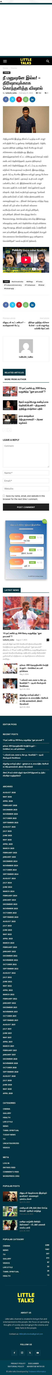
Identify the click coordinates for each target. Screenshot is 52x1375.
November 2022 (10, 960)
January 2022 (9, 1003)
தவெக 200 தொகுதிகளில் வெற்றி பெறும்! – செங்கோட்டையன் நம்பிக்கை (34, 668)
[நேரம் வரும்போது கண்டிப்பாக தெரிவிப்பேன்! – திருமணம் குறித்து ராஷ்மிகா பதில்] (10, 405)
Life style (8, 1121)
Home (5, 68)
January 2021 (9, 1054)
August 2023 (9, 921)
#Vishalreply (9, 288)
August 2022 (9, 973)
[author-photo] (26, 353)
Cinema (14, 68)
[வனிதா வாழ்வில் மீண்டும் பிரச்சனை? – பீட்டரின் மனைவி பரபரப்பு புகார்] (10, 1225)
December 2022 (10, 955)
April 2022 (8, 990)
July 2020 (7, 1080)
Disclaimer (33, 1363)
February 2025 (10, 852)
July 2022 (7, 977)
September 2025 (10, 822)
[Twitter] (12, 99)
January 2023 (9, 951)
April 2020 (8, 1093)
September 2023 (10, 917)
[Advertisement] (26, 30)
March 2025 (8, 848)
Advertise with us (35, 1366)
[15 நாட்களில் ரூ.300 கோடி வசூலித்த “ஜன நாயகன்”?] (10, 391)
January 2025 (9, 857)
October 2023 (9, 912)
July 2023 (7, 925)
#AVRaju (29, 281)
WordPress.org (11, 1176)
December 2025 (10, 809)
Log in (6, 1163)
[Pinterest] (19, 99)
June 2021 (7, 1033)
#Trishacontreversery (13, 285)
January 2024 (9, 900)
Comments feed (11, 1171)
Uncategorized (11, 1143)
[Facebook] (6, 99)
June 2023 (7, 930)
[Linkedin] (32, 99)
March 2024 (8, 891)
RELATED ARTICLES (14, 372)
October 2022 (9, 964)
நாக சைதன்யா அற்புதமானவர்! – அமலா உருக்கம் (31, 419)
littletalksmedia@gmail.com (31, 1334)
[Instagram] (22, 1353)
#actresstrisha (17, 281)
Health (6, 1117)
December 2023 (10, 904)
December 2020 (10, 1059)
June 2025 (7, 835)
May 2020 (7, 1089)
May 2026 (7, 796)
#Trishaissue (30, 285)
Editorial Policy (16, 1366)
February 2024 (10, 895)
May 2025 (7, 839)
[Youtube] (38, 1353)
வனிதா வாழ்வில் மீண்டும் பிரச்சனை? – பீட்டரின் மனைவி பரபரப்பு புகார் (32, 1224)
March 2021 (8, 1046)
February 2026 (10, 805)
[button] (5, 61)
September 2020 (10, 1071)
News (5, 1126)
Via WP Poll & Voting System (35, 576)
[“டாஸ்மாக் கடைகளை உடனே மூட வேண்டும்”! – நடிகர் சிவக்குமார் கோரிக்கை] (10, 683)
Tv (4, 1139)
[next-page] (9, 430)
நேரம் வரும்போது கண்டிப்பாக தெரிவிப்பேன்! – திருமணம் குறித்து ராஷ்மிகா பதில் (34, 405)
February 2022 (10, 998)
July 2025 (7, 831)
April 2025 (8, 844)
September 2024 (10, 874)
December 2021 (10, 1007)
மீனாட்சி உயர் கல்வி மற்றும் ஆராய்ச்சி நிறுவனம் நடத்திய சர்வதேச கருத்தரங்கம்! (24, 774)
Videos (6, 1147)
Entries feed (9, 1167)
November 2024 (10, 865)
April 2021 (8, 1041)
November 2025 (10, 814)
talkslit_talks (11, 93)
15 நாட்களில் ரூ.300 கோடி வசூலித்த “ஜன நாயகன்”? (32, 389)
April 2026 (8, 801)
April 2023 (8, 938)
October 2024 (9, 869)
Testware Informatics (37, 1371)
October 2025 (9, 818)
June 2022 (7, 981)
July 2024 (7, 882)
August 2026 (9, 792)
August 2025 (9, 827)
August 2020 (9, 1076)
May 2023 (7, 934)
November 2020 (10, 1063)
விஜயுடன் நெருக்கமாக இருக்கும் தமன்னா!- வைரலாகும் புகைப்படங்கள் (33, 1196)
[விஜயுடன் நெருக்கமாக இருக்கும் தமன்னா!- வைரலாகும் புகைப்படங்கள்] (10, 1196)
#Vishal (41, 285)
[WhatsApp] (26, 99)
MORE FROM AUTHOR (15, 379)
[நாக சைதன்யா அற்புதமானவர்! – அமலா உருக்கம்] (10, 419)
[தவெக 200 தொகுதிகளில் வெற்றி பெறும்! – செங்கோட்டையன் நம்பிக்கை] (10, 669)
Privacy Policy (18, 1363)
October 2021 (9, 1016)
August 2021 (9, 1024)
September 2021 (10, 1020)
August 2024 (9, 878)
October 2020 (9, 1067)
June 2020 (7, 1084)
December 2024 (10, 861)
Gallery (7, 1113)
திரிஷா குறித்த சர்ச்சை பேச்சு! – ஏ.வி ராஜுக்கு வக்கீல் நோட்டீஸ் (38, 325)
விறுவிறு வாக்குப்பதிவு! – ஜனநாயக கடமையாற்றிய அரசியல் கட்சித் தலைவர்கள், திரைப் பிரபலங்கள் (26, 765)
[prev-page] (4, 430)
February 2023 (10, 947)
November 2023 (10, 908)
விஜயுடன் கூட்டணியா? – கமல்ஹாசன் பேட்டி (14, 324)
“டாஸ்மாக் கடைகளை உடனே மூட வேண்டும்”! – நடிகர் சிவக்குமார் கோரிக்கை (33, 683)
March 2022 (8, 994)
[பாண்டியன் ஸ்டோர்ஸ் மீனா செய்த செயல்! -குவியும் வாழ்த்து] (10, 1211)
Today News (9, 1134)
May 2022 (7, 986)
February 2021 (10, 1050)
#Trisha (39, 281)
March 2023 (8, 943)
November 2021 (10, 1011)
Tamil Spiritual (11, 1130)
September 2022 (10, 968)
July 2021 (7, 1028)
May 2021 (7, 1037)
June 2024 (7, 887)
